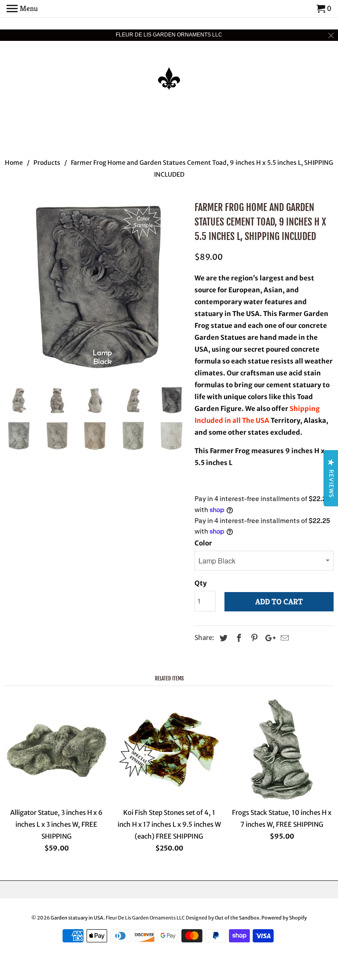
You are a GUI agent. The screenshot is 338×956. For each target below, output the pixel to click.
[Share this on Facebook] (238, 638)
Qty (201, 583)
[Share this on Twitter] (222, 638)
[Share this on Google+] (268, 638)
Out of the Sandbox (237, 918)
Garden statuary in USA (77, 918)
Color (203, 543)
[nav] (22, 9)
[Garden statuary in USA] (169, 72)
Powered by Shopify (284, 918)
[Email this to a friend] (283, 638)
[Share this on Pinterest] (253, 638)
